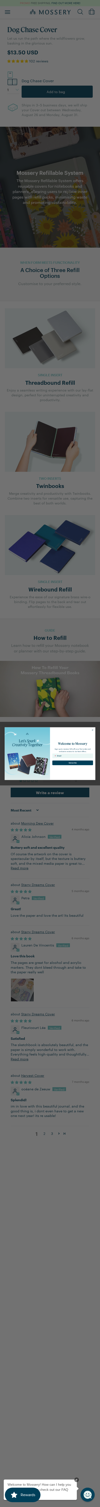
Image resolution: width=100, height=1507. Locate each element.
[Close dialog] (92, 729)
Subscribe (73, 763)
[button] (88, 1495)
